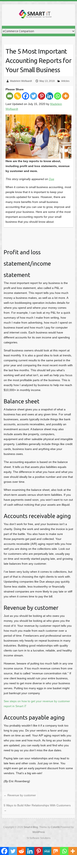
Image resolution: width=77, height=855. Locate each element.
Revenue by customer (20, 795)
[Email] (9, 96)
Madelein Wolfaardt (21, 81)
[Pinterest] (41, 96)
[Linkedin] (49, 96)
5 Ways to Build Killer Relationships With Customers (37, 808)
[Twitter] (33, 96)
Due (51, 179)
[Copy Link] (17, 96)
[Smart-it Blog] (34, 15)
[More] (65, 96)
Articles (65, 81)
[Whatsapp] (57, 96)
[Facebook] (25, 96)
